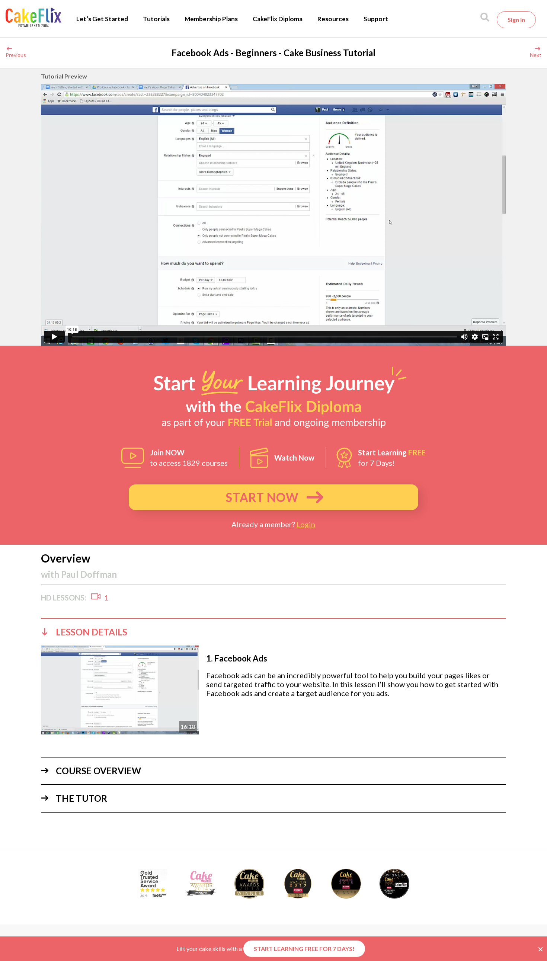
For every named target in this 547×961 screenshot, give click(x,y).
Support (376, 19)
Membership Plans (211, 19)
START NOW (262, 497)
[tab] (273, 632)
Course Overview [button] (98, 770)
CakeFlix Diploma (278, 19)
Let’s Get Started (102, 19)
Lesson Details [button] (91, 632)
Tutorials (156, 19)
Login (305, 524)
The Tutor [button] (81, 798)
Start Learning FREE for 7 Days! (304, 948)
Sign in (516, 19)
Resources (333, 19)
